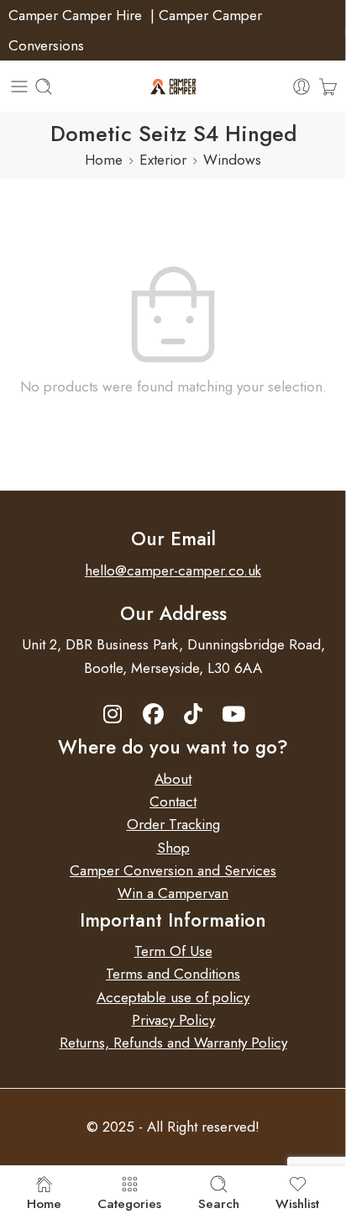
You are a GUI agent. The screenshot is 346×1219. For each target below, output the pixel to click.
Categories (129, 1203)
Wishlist (297, 1203)
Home (104, 160)
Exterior (162, 160)
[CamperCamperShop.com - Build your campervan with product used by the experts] (173, 86)
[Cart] (328, 86)
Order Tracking (173, 824)
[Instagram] (112, 714)
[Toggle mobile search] (43, 86)
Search (218, 1203)
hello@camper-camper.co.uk (173, 570)
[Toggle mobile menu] (19, 86)
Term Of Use (173, 951)
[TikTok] (193, 714)
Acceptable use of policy (173, 997)
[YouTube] (233, 714)
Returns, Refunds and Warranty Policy (173, 1042)
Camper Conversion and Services (173, 870)
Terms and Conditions (173, 974)
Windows (232, 160)
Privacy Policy (173, 1020)
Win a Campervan (173, 893)
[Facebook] (153, 714)
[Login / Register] (301, 86)
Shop (173, 848)
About (173, 779)
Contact (173, 801)
